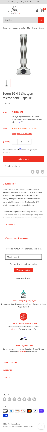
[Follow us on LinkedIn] (29, 399)
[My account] (37, 10)
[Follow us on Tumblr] (34, 399)
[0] (42, 10)
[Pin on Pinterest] (37, 172)
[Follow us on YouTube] (19, 399)
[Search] (41, 20)
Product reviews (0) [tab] (14, 248)
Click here (15, 329)
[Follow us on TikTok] (24, 399)
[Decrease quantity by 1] (14, 142)
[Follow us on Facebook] (4, 399)
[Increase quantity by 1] (28, 142)
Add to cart (24, 159)
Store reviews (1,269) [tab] (34, 248)
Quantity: (6, 142)
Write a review (23, 270)
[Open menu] (4, 10)
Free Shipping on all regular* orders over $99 (23, 2)
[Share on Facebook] (32, 172)
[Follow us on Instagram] (9, 399)
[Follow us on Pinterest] (14, 399)
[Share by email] (42, 172)
